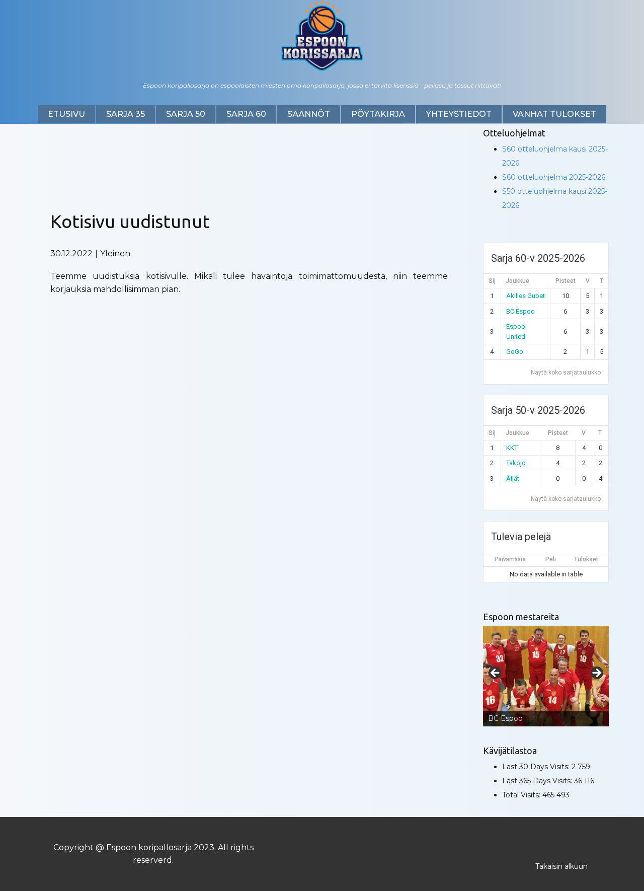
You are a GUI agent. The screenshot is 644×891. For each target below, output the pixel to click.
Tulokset (586, 559)
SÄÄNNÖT (308, 114)
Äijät (512, 478)
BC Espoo (520, 311)
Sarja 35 (125, 114)
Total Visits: (522, 794)
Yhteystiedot (459, 114)
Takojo (516, 463)
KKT (512, 448)
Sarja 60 (246, 114)
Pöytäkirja (378, 114)
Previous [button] (495, 673)
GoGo (514, 351)
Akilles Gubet (525, 296)
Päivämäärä (510, 559)
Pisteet (565, 280)
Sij (492, 280)
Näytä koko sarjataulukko (566, 372)
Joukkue (517, 280)
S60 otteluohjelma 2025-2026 (553, 177)
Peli (550, 559)
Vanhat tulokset (554, 114)
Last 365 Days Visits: (538, 780)
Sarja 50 (185, 114)
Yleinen (115, 253)
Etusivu (66, 114)
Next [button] (596, 673)
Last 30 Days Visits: (537, 766)
